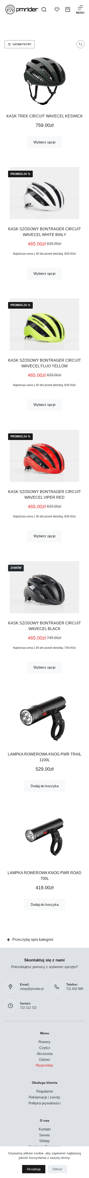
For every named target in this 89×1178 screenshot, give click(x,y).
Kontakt (45, 1129)
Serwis (44, 1135)
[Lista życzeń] (57, 9)
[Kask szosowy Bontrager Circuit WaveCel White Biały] (45, 193)
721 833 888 (74, 989)
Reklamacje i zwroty (44, 1097)
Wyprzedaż (44, 1065)
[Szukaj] (44, 9)
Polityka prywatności (44, 1103)
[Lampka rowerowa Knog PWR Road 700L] (45, 837)
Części (44, 1048)
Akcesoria (44, 1054)
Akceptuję (34, 1169)
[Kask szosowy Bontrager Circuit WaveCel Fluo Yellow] (45, 324)
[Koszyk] (67, 9)
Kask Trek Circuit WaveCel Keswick (44, 116)
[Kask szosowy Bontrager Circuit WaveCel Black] (45, 587)
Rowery (44, 1042)
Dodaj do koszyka (45, 786)
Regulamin (44, 1091)
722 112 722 (28, 1007)
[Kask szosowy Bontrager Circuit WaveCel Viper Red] (45, 456)
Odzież (44, 1060)
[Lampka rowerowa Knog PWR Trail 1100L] (45, 718)
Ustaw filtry (22, 44)
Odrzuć (57, 1169)
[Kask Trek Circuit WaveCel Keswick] (45, 80)
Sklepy (44, 1141)
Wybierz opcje (44, 142)
